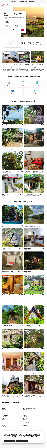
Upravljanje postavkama (34, 440)
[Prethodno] (21, 49)
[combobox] (14, 22)
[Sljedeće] (25, 49)
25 (8, 43)
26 (10, 43)
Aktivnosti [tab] (14, 405)
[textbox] (9, 26)
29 (17, 43)
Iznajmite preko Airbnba (38, 4)
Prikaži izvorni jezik (31, 1)
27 (12, 43)
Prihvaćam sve (9, 440)
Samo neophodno (22, 440)
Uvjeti (27, 446)
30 (19, 43)
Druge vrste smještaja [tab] (6, 405)
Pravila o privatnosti (21, 446)
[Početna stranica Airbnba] (5, 5)
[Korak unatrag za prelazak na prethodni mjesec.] (6, 29)
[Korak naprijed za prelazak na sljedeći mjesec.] (19, 29)
